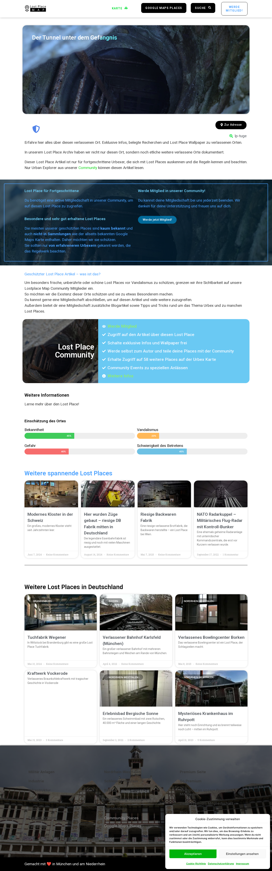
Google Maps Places (123, 825)
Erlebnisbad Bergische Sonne (130, 713)
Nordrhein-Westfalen (122, 772)
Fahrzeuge (37, 826)
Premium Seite (193, 772)
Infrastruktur (39, 790)
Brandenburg (115, 808)
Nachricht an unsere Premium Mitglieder (206, 792)
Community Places (121, 818)
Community (87, 167)
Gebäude (36, 799)
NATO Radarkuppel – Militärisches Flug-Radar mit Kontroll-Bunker (220, 520)
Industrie (36, 781)
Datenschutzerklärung (221, 863)
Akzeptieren (193, 854)
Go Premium (191, 781)
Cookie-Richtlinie (196, 863)
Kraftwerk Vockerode (47, 673)
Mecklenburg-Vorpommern (127, 799)
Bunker (34, 808)
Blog (184, 812)
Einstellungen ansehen (242, 854)
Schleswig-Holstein (121, 781)
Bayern (110, 790)
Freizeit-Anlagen (43, 817)
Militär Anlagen (41, 772)
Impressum (242, 863)
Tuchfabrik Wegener (46, 637)
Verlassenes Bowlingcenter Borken (211, 637)
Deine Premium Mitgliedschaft (206, 803)
